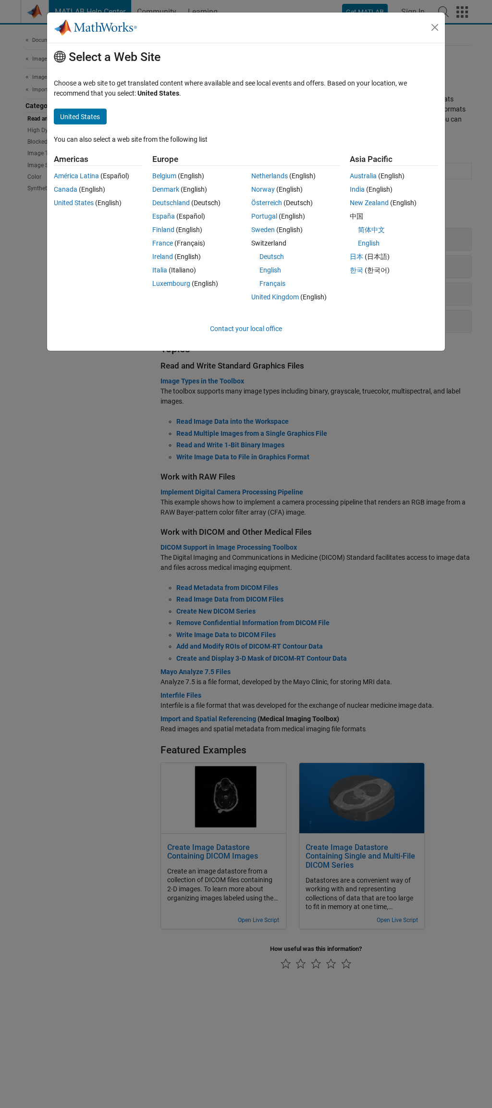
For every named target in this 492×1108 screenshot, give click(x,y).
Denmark (165, 189)
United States (74, 203)
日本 (356, 256)
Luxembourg (171, 283)
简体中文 (371, 230)
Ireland (162, 256)
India (357, 189)
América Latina (76, 176)
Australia (363, 176)
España (163, 216)
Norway (263, 189)
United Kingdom (275, 297)
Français (272, 283)
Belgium (164, 176)
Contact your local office (246, 328)
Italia (159, 270)
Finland (163, 230)
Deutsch (271, 256)
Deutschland (171, 203)
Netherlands (269, 176)
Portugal (264, 216)
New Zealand (369, 203)
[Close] (435, 27)
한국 (356, 270)
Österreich (266, 203)
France (162, 243)
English (270, 270)
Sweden (263, 230)
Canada (65, 189)
